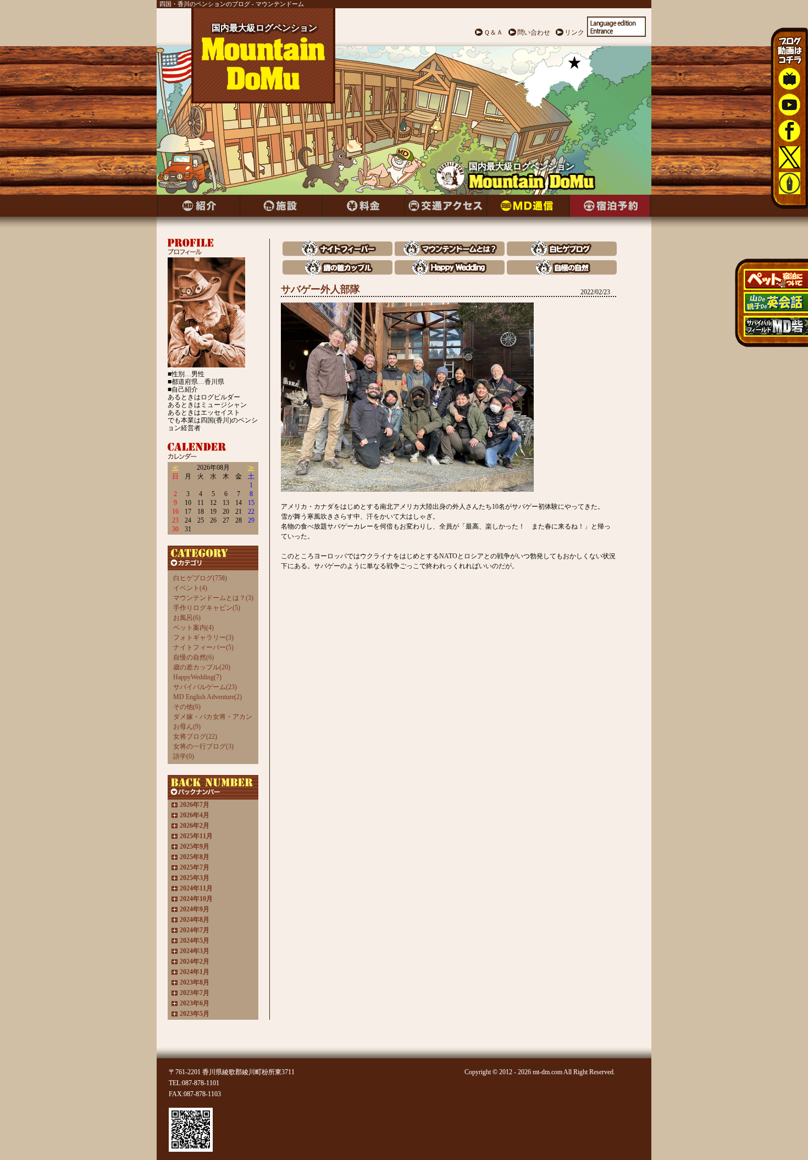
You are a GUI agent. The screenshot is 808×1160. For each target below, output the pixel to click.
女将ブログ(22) (195, 736)
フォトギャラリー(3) (203, 637)
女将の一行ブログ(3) (203, 746)
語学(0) (183, 756)
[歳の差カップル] (337, 272)
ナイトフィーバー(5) (203, 647)
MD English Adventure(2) (207, 697)
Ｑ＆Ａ (493, 32)
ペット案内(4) (193, 627)
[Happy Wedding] (450, 272)
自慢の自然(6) (193, 657)
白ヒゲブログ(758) (200, 578)
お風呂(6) (187, 618)
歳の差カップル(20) (201, 667)
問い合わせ (533, 32)
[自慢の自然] (562, 272)
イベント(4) (190, 588)
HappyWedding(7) (197, 677)
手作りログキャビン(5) (206, 608)
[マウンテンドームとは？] (450, 254)
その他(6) (187, 707)
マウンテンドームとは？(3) (213, 598)
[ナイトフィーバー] (337, 254)
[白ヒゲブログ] (562, 254)
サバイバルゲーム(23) (205, 687)
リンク (574, 32)
